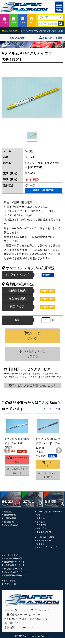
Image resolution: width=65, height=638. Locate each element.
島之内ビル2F (12, 623)
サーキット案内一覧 (13, 558)
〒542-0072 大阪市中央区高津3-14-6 (26, 618)
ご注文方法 (41, 524)
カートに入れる (34, 335)
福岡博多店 (9, 521)
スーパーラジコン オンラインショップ (26, 610)
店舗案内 (8, 511)
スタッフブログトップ (46, 547)
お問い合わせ (42, 528)
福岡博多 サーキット (13, 568)
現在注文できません (20, 459)
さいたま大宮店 (11, 524)
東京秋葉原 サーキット (14, 561)
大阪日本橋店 (10, 518)
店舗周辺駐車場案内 (13, 575)
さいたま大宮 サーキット (15, 572)
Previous (7, 450)
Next (58, 450)
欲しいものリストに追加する (32, 353)
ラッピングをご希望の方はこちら (34, 385)
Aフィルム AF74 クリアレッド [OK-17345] (48, 443)
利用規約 (40, 518)
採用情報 (40, 543)
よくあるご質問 (43, 531)
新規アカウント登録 (52, 37)
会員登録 (40, 521)
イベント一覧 (10, 584)
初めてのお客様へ (18, 37)
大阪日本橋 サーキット (14, 565)
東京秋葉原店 (10, 514)
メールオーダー (43, 540)
